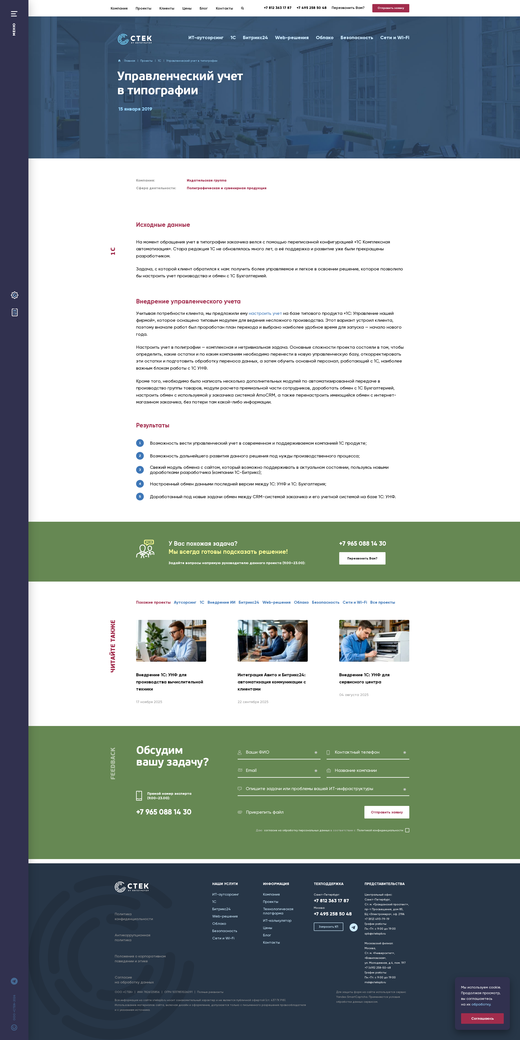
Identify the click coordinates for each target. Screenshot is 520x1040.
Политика (134, 916)
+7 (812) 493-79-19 (377, 919)
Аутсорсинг (185, 602)
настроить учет (265, 313)
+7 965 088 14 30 (362, 543)
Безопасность (357, 37)
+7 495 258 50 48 (312, 7)
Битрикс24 (255, 37)
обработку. (481, 1004)
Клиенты (166, 8)
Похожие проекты (153, 602)
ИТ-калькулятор (277, 920)
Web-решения (292, 37)
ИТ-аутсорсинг (205, 37)
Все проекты (382, 602)
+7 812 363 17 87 (277, 7)
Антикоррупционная (132, 937)
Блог (204, 8)
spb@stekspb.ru (375, 933)
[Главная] (135, 39)
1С (233, 37)
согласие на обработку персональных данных (297, 830)
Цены (187, 8)
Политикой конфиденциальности (380, 830)
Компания (119, 8)
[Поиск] (242, 8)
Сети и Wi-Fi (394, 37)
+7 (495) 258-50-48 (378, 967)
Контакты (224, 8)
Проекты (143, 8)
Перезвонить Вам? (348, 7)
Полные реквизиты (210, 992)
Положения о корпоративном (140, 958)
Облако (325, 37)
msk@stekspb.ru (375, 982)
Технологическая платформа (278, 911)
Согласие (134, 979)
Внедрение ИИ (221, 602)
